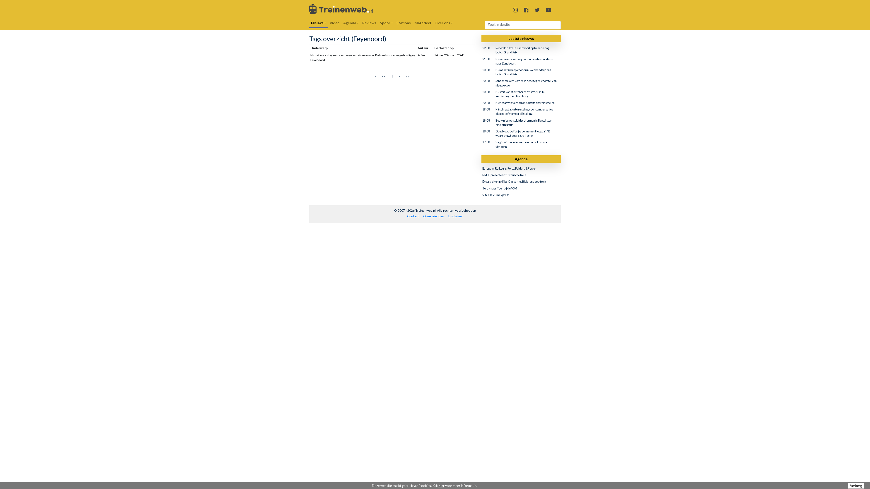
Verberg (856, 486)
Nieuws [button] (317, 23)
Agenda (521, 159)
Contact (413, 216)
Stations (403, 23)
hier (441, 486)
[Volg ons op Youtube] (548, 10)
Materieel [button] (422, 23)
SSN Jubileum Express (495, 195)
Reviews (369, 23)
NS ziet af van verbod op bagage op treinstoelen (525, 103)
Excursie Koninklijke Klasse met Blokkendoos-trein (514, 181)
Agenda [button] (350, 23)
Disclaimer (455, 216)
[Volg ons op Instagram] (515, 10)
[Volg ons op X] (537, 10)
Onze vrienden (433, 216)
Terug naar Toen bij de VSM (499, 188)
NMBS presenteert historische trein (504, 175)
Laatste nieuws (521, 38)
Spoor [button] (385, 23)
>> (408, 76)
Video (335, 23)
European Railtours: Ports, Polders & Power (509, 168)
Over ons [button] (443, 23)
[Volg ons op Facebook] (526, 10)
